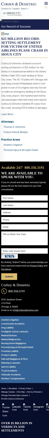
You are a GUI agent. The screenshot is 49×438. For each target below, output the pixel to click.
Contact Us (6, 8)
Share (23, 8)
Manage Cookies (8, 392)
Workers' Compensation (13, 378)
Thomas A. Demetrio (14, 126)
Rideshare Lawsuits (10, 363)
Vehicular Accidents (11, 374)
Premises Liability (9, 351)
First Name (8, 198)
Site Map (21, 392)
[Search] (46, 7)
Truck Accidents (9, 370)
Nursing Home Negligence (13, 343)
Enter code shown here (14, 251)
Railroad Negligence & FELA (14, 359)
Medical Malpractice (11, 339)
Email (5, 227)
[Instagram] (38, 409)
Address (7, 212)
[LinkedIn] (16, 409)
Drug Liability (7, 327)
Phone (6, 220)
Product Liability (9, 355)
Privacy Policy (36, 265)
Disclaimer (6, 269)
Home (3, 388)
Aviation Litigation (13, 144)
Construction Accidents (12, 323)
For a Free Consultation (14, 14)
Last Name (8, 205)
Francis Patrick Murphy (16, 132)
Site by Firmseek (34, 392)
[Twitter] (27, 409)
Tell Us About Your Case (14, 234)
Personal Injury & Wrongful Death (21, 150)
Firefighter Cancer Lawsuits (14, 331)
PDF (7, 34)
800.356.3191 (34, 167)
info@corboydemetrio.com (25, 310)
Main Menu (46, 3)
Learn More (7, 114)
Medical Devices (9, 335)
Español (16, 8)
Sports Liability (8, 367)
